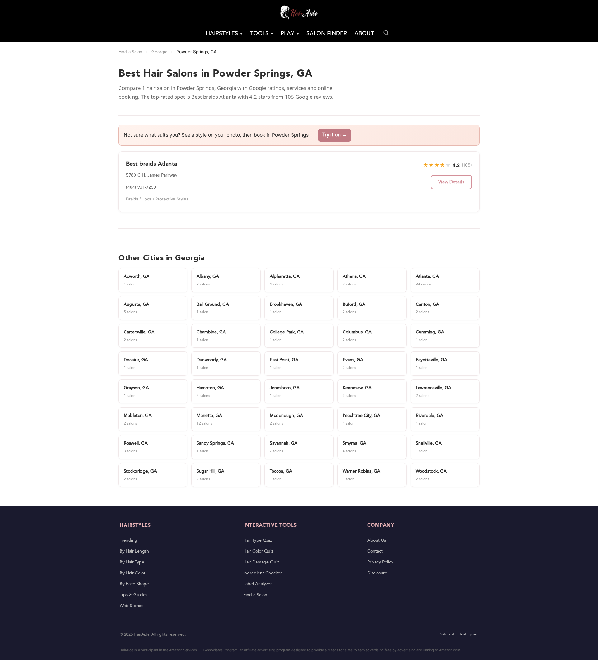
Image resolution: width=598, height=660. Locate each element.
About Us (376, 540)
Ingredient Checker (262, 573)
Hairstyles (222, 33)
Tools (259, 33)
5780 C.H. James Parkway (151, 175)
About (364, 33)
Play (287, 33)
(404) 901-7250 (141, 187)
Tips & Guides (133, 595)
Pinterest (446, 634)
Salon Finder (326, 33)
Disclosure (377, 573)
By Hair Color (132, 573)
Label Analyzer (257, 584)
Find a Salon (130, 52)
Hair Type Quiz (257, 540)
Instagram (469, 634)
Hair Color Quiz (258, 551)
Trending (128, 540)
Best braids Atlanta (151, 163)
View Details (451, 182)
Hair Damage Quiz (261, 562)
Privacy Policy (380, 562)
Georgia (159, 52)
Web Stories (131, 605)
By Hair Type (132, 562)
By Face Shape (134, 584)
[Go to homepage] (299, 12)
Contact (375, 551)
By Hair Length (134, 551)
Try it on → (334, 135)
